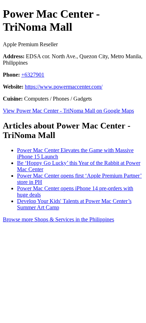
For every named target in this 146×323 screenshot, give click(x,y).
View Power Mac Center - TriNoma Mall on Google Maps (68, 111)
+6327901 (32, 75)
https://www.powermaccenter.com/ (63, 87)
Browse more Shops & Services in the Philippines (58, 219)
